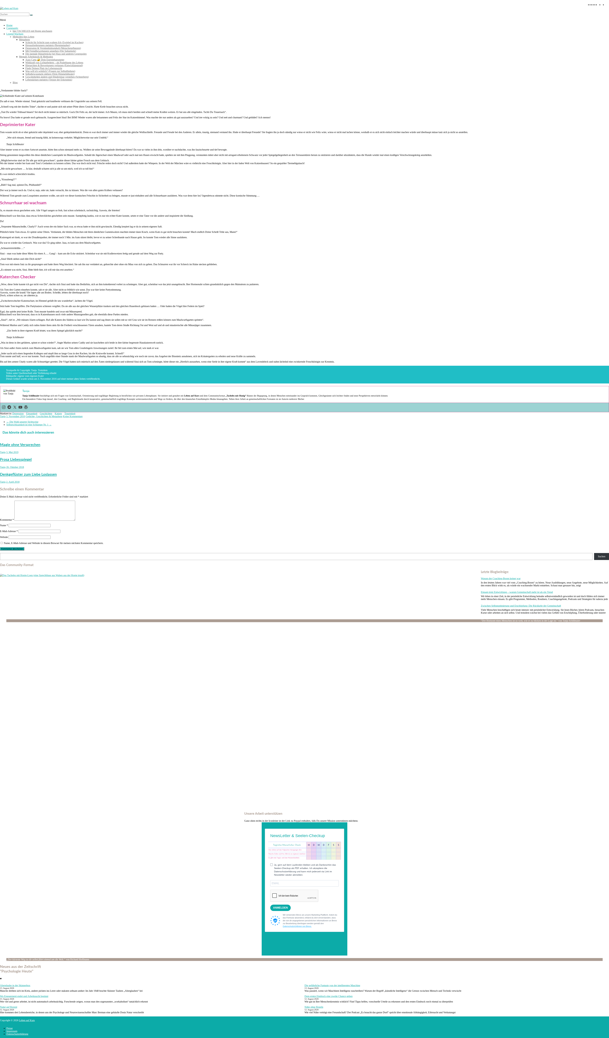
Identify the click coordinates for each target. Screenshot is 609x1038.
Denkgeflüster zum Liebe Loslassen (28, 474)
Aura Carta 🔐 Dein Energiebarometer (44, 59)
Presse (9, 1028)
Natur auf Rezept (8, 1007)
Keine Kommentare (73, 416)
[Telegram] (9, 407)
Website (4, 537)
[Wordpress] (26, 407)
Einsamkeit (31, 413)
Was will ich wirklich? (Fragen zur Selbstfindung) (50, 71)
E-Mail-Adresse (9, 531)
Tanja (3, 416)
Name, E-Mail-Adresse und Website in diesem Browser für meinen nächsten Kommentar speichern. (53, 543)
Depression (18, 413)
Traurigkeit (69, 413)
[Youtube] (20, 407)
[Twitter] (15, 407)
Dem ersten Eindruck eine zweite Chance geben (328, 996)
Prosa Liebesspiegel (16, 460)
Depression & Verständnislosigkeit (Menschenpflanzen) (53, 48)
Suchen (601, 556)
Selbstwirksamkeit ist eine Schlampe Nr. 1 (29, 424)
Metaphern (24, 39)
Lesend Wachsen (14, 34)
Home (9, 25)
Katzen (58, 413)
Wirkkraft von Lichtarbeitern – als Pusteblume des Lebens (54, 62)
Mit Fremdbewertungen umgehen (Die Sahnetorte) (50, 51)
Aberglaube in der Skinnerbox (15, 985)
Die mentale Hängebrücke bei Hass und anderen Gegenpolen (56, 53)
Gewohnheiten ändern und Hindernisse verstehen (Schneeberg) (57, 76)
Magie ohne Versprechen (20, 445)
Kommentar (7, 519)
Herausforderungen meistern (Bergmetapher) (47, 45)
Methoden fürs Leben (23, 36)
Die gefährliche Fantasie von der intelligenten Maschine (332, 985)
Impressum (11, 1031)
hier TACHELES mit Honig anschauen (32, 31)
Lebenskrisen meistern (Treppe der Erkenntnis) (48, 79)
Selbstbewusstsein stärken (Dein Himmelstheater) (50, 74)
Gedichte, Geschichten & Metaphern (44, 416)
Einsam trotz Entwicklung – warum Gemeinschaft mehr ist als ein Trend (517, 592)
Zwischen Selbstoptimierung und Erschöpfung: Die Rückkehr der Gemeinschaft (521, 605)
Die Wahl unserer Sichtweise (22, 421)
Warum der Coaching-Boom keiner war (501, 578)
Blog (15, 82)
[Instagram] (4, 407)
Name (4, 525)
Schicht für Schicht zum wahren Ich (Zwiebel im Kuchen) (54, 42)
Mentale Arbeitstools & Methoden (36, 56)
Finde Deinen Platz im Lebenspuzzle (43, 68)
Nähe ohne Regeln (313, 1007)
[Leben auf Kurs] (9, 8)
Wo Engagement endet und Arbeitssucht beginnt (24, 996)
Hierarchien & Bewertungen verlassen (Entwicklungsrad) (54, 65)
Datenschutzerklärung (17, 1034)
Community (12, 28)
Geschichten (46, 413)
